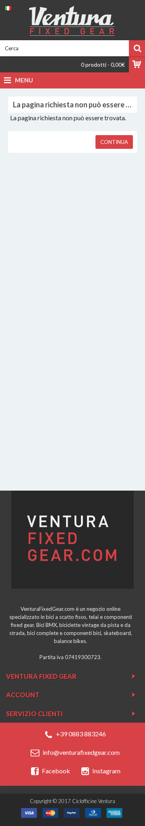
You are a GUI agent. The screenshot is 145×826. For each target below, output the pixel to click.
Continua (114, 142)
